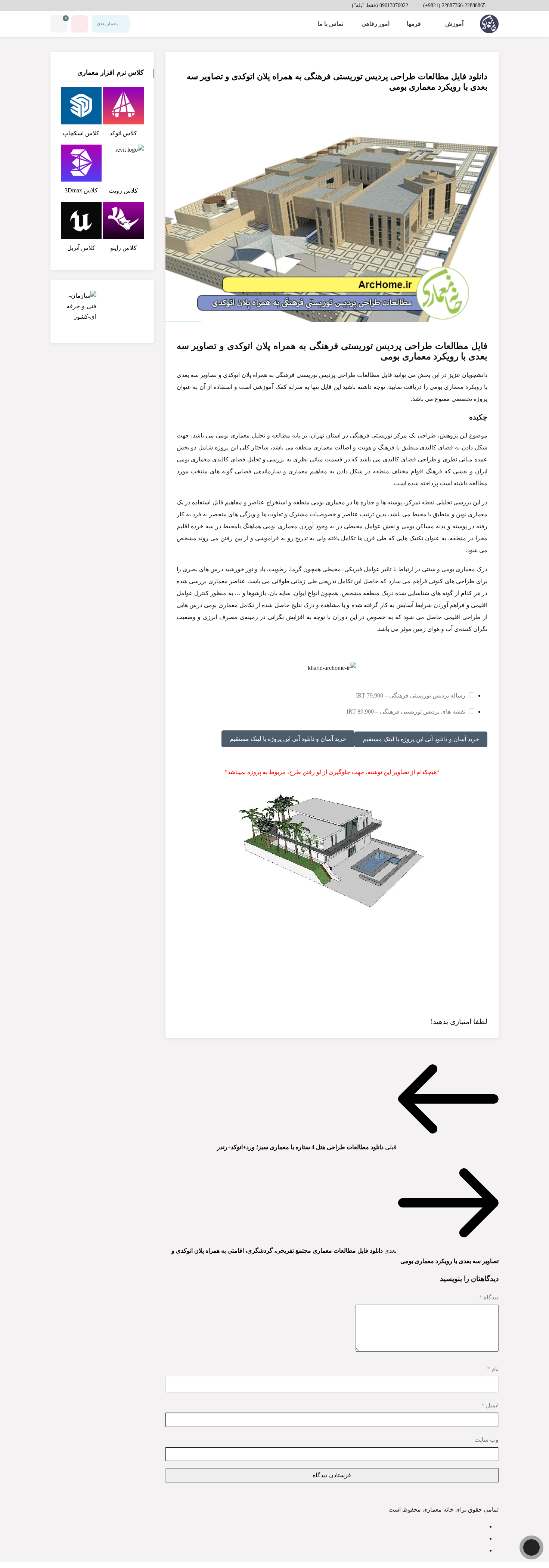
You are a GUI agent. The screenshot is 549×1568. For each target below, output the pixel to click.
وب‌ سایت (486, 1439)
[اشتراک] (180, 65)
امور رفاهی (376, 24)
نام (493, 1369)
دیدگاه (489, 1297)
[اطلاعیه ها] (79, 24)
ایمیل (490, 1405)
